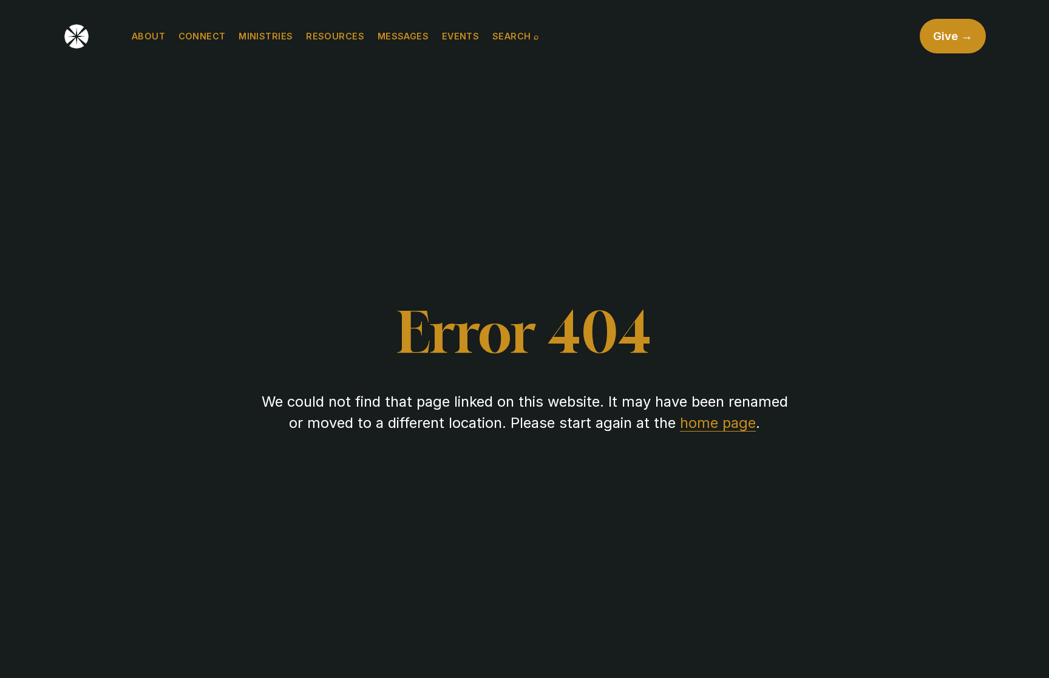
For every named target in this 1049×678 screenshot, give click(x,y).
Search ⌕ (515, 36)
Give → (953, 36)
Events (461, 36)
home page (718, 423)
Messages (403, 36)
